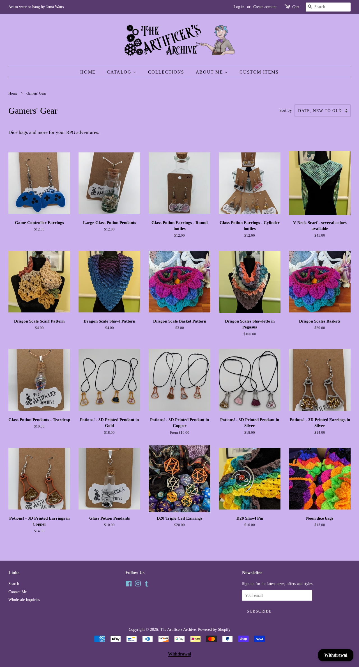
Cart (295, 7)
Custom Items (259, 72)
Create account (265, 7)
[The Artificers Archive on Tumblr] (147, 585)
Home (87, 72)
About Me (210, 72)
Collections (166, 72)
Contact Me (17, 592)
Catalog (120, 72)
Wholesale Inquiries (24, 599)
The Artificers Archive (178, 629)
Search (13, 583)
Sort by (285, 110)
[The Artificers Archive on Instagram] (138, 585)
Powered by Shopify (214, 629)
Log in (239, 7)
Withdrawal (179, 654)
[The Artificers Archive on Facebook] (128, 585)
